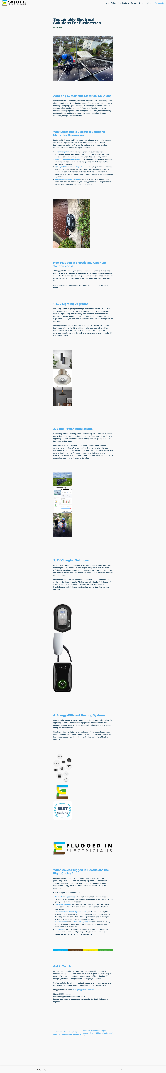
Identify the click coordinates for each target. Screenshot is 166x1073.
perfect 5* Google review (81, 922)
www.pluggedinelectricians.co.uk (86, 990)
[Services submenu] (152, 2)
